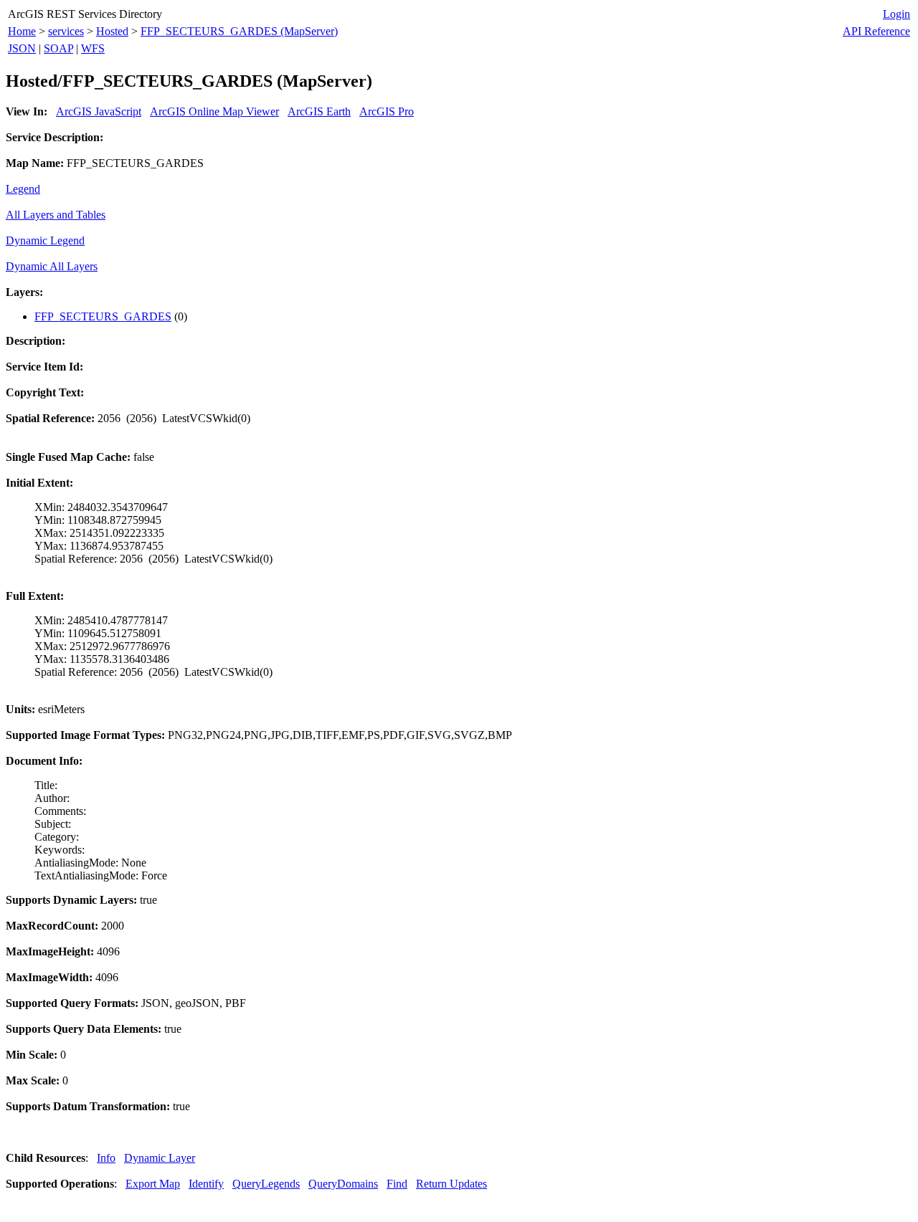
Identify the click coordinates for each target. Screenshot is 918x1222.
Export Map (153, 1184)
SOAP (58, 48)
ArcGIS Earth (319, 111)
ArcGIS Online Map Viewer (214, 111)
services (66, 31)
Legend (23, 189)
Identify (206, 1184)
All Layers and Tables (55, 215)
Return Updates (451, 1184)
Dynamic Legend (45, 240)
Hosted (112, 31)
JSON (22, 48)
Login (896, 14)
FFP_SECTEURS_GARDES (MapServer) (239, 31)
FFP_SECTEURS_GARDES (102, 316)
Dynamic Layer (159, 1158)
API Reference (876, 31)
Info (106, 1158)
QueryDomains (343, 1184)
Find (397, 1184)
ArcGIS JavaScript (98, 111)
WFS (93, 48)
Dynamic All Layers (52, 266)
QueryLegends (266, 1184)
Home (22, 31)
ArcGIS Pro (386, 111)
